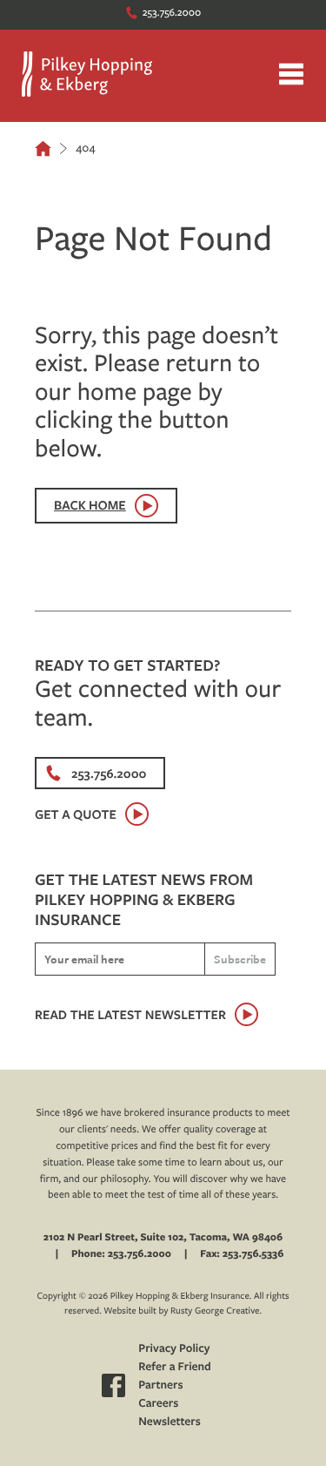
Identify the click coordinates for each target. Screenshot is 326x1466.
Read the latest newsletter (130, 1014)
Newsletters (169, 1421)
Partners (160, 1385)
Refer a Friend (174, 1367)
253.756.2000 (172, 11)
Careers (158, 1403)
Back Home (90, 505)
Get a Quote (75, 814)
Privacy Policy (174, 1348)
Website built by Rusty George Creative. (182, 1310)
